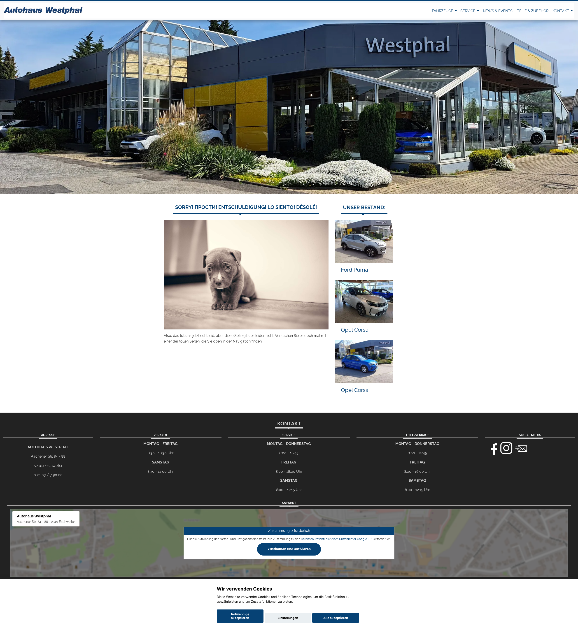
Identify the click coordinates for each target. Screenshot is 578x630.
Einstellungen (288, 618)
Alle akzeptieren (335, 618)
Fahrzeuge (443, 11)
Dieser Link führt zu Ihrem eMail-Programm (521, 448)
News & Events (498, 11)
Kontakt (561, 11)
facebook (492, 448)
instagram (506, 448)
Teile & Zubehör (532, 11)
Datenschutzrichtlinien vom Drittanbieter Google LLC (337, 539)
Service (468, 11)
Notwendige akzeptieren (240, 616)
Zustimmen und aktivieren (289, 549)
